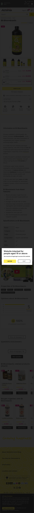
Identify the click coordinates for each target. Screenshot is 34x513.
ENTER (10, 261)
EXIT (24, 261)
